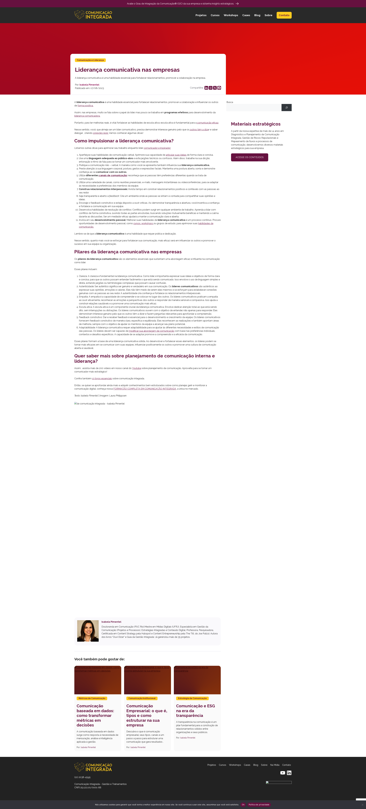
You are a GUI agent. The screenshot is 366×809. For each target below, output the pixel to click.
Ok (243, 804)
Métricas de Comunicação (92, 698)
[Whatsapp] (210, 88)
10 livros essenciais (102, 378)
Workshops (231, 15)
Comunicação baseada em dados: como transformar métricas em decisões (95, 715)
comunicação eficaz (207, 122)
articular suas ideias (176, 155)
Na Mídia (274, 765)
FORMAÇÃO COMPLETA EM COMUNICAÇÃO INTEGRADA (144, 388)
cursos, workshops (143, 223)
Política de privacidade (259, 804)
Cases (246, 15)
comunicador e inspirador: (157, 148)
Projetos (201, 15)
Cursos (215, 15)
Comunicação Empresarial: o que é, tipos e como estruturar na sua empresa (146, 715)
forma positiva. (85, 105)
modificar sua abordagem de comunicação (151, 331)
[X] (215, 88)
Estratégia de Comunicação (192, 698)
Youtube (136, 368)
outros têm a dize (199, 129)
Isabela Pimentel (89, 84)
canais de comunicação (113, 175)
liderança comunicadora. (87, 116)
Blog (257, 15)
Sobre (268, 15)
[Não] (362, 804)
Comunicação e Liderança (90, 60)
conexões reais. (101, 133)
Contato (284, 15)
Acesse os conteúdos (250, 157)
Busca (229, 102)
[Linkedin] (206, 88)
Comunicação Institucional (142, 698)
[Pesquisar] (287, 107)
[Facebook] (219, 88)
